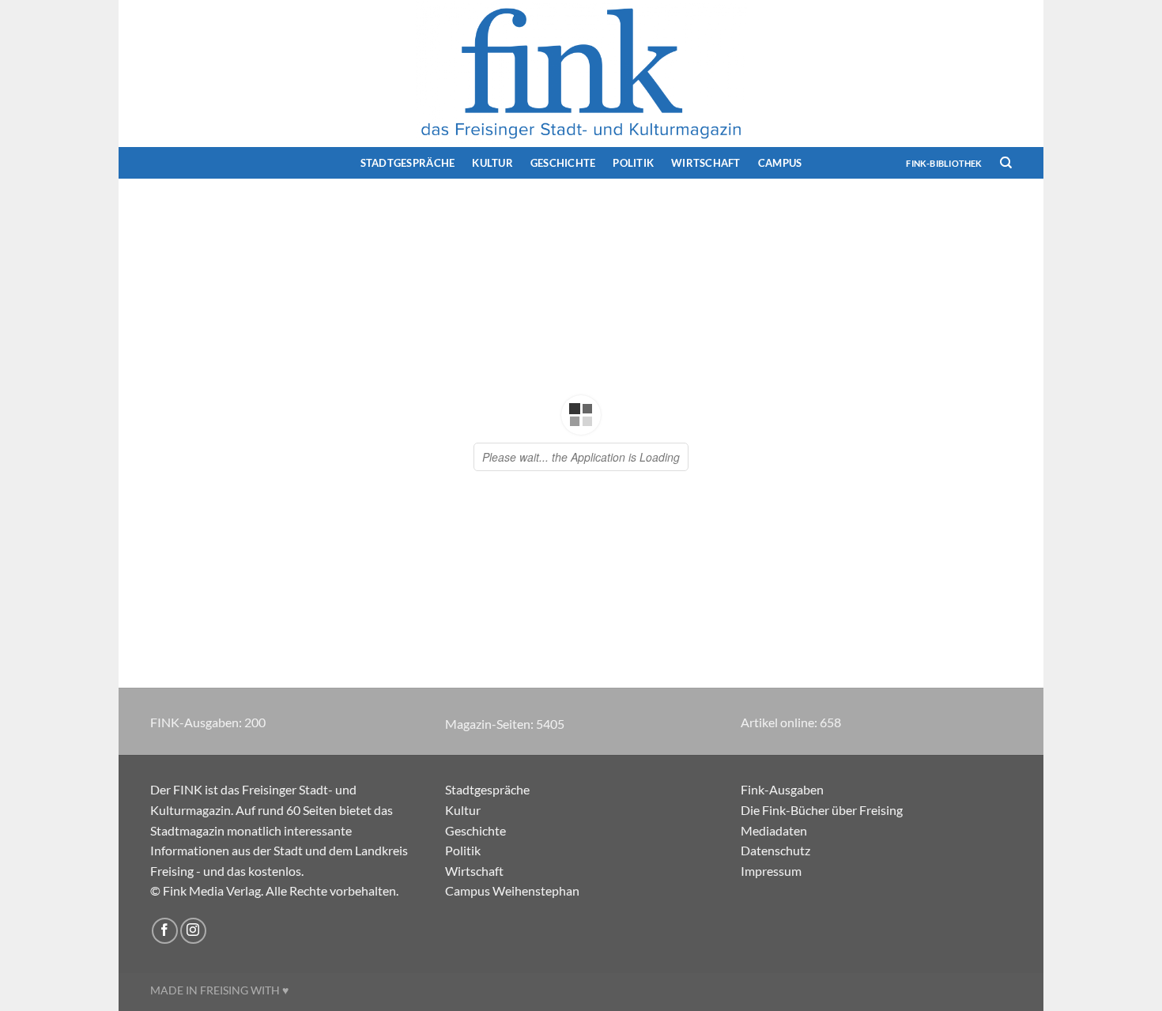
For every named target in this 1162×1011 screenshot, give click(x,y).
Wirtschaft (706, 163)
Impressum (771, 870)
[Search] (1006, 163)
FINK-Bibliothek (944, 163)
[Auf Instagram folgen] (193, 931)
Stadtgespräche (407, 163)
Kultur (492, 163)
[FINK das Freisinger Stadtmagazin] (581, 73)
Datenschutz (775, 850)
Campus (780, 163)
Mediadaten (774, 830)
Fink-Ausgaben (782, 789)
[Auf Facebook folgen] (165, 931)
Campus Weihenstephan (512, 890)
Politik (633, 163)
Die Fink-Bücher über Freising (822, 809)
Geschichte (563, 163)
